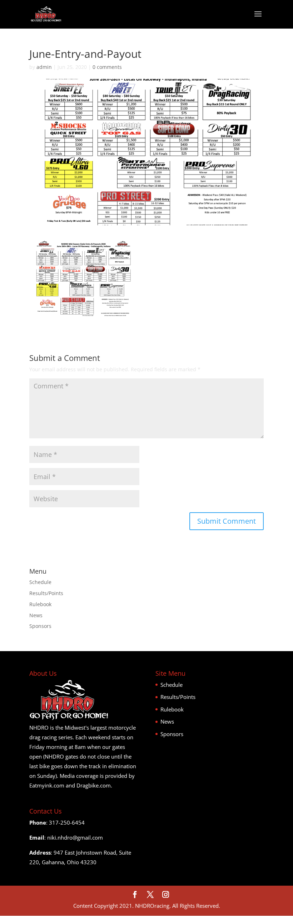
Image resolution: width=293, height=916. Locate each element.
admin (44, 67)
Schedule (40, 582)
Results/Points (46, 593)
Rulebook (40, 604)
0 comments (107, 67)
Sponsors (40, 626)
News (36, 615)
